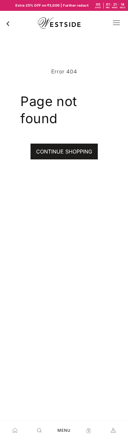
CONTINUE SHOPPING (64, 151)
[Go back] (7, 23)
